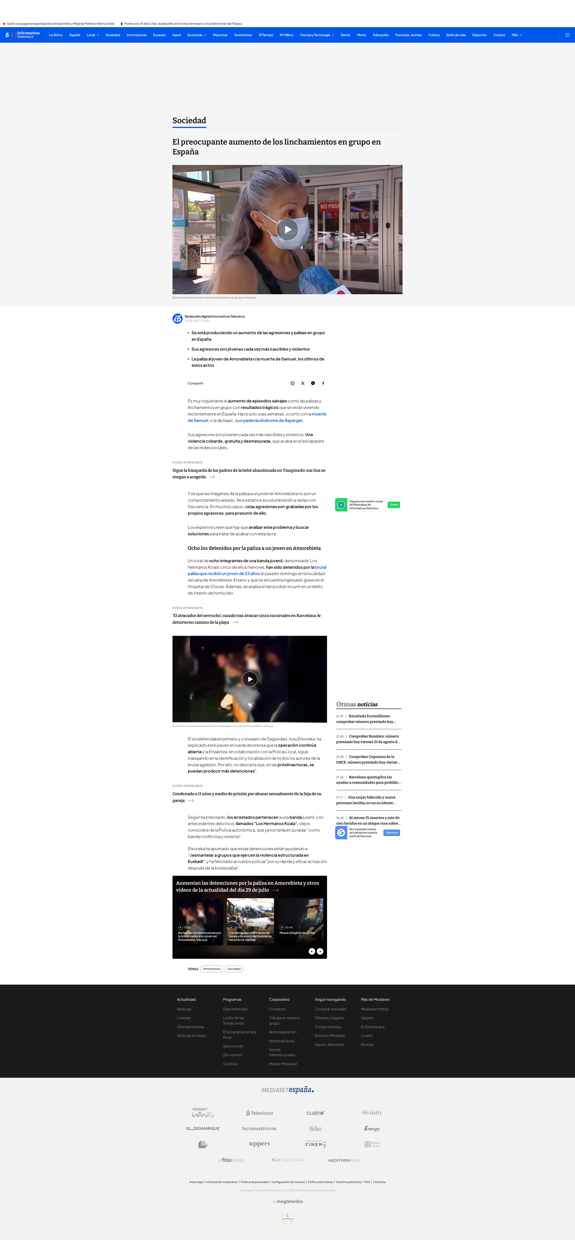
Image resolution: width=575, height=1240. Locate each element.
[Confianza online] (287, 1222)
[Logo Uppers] (259, 1144)
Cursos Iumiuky (328, 1026)
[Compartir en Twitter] (303, 383)
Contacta (277, 1009)
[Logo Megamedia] (290, 1202)
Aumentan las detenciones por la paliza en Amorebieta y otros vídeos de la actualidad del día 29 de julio (247, 886)
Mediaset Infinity (375, 1009)
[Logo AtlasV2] (231, 1160)
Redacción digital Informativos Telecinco (215, 316)
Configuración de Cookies (288, 1182)
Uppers (367, 1017)
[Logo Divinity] (372, 1113)
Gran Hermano (235, 1009)
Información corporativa (222, 1182)
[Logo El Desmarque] (203, 1128)
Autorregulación (283, 1031)
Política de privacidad (254, 1182)
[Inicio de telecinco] (7, 35)
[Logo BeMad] (203, 1144)
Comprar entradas (330, 1009)
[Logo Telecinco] (259, 1113)
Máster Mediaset (283, 1063)
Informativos (211, 969)
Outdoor (230, 1063)
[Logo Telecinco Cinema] (315, 1144)
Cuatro (367, 1035)
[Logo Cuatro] (316, 1113)
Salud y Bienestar (329, 1044)
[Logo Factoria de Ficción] (259, 1128)
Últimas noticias (190, 1026)
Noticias (184, 1009)
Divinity (367, 1044)
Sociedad (189, 120)
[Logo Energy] (372, 1128)
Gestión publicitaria (348, 1182)
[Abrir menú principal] (567, 35)
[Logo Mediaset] (287, 1092)
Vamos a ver (233, 1046)
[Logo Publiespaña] (287, 1160)
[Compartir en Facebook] (323, 383)
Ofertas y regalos (329, 1017)
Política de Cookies (320, 1182)
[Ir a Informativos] (27, 34)
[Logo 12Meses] (372, 1144)
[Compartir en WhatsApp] (293, 383)
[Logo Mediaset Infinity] (203, 1113)
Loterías (184, 1017)
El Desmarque (373, 1026)
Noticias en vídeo (192, 1035)
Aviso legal (196, 1182)
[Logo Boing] (316, 1128)
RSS (367, 1182)
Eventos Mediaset (330, 1035)
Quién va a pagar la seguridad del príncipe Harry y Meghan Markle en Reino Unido (61, 24)
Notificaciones (281, 1040)
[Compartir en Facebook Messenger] (313, 383)
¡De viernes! (233, 1054)
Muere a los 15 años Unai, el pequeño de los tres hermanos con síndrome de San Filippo (183, 24)
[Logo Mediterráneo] (344, 1160)
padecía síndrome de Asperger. (273, 420)
